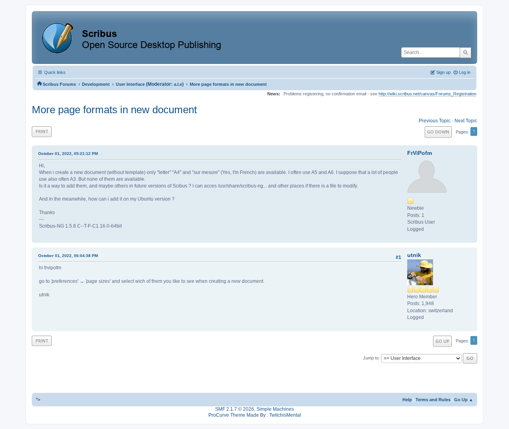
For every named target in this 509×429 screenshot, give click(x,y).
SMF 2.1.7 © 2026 (234, 409)
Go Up (442, 341)
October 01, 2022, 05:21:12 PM (68, 153)
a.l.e (178, 84)
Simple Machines (275, 409)
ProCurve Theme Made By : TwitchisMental (254, 415)
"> (38, 399)
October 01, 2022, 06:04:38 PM (68, 255)
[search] (465, 52)
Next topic (466, 121)
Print (41, 131)
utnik (414, 255)
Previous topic (435, 121)
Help (407, 399)
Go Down (438, 132)
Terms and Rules (433, 399)
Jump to (371, 358)
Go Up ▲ (463, 399)
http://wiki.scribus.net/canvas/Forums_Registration (427, 93)
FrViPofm (419, 153)
